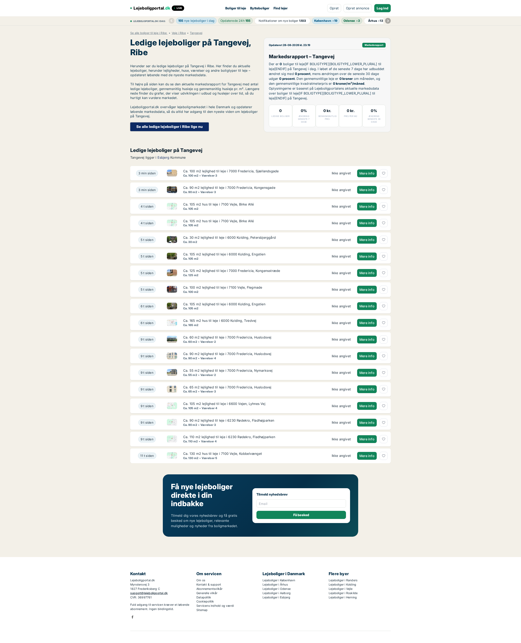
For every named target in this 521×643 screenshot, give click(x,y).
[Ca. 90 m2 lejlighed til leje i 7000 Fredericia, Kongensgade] (341, 189)
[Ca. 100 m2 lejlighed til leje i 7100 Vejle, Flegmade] (341, 289)
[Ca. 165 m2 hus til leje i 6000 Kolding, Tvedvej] (341, 322)
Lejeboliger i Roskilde (343, 593)
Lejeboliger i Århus (275, 584)
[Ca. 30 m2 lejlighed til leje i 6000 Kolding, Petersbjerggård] (341, 239)
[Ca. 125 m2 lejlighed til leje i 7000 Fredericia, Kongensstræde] (341, 273)
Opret (334, 8)
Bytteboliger (259, 8)
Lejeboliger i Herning (343, 597)
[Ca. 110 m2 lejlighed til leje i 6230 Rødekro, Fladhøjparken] (341, 439)
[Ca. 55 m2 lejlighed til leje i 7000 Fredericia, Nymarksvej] (341, 372)
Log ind (382, 8)
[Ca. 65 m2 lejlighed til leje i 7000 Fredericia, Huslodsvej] (341, 389)
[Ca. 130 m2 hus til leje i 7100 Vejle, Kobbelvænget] (341, 455)
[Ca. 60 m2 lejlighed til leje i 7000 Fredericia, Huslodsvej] (341, 339)
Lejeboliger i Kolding (342, 584)
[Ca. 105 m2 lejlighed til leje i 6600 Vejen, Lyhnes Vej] (341, 406)
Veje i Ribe (179, 33)
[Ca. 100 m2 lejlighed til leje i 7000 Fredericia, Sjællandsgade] (341, 173)
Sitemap (202, 610)
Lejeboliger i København (279, 580)
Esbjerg (163, 157)
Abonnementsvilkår (209, 588)
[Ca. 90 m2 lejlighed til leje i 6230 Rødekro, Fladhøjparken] (341, 422)
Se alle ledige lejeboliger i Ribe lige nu (169, 126)
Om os (200, 580)
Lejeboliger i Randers (343, 580)
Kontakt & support (208, 584)
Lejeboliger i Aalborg (277, 593)
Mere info (366, 173)
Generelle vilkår (206, 593)
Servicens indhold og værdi (215, 605)
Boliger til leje (235, 8)
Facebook (132, 617)
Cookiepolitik (205, 601)
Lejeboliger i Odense (277, 588)
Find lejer (281, 8)
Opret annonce (357, 8)
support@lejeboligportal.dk (149, 593)
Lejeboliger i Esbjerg (276, 597)
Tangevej (196, 33)
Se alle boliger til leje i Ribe (148, 33)
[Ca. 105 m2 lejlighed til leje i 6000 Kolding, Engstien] (341, 256)
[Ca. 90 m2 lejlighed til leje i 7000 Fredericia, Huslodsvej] (341, 356)
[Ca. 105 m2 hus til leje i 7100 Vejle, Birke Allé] (341, 206)
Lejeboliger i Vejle (340, 588)
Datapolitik (203, 597)
